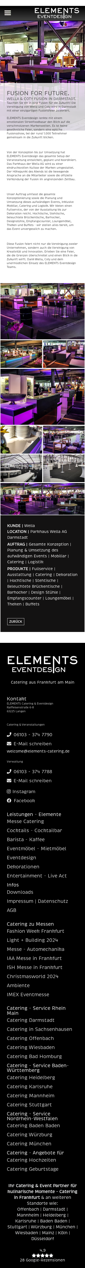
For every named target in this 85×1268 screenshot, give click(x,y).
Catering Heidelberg (31, 1077)
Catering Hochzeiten (31, 1160)
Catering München (29, 1144)
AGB (11, 910)
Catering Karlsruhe (30, 1086)
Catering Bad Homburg (34, 1056)
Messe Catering (25, 821)
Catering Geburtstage (32, 1169)
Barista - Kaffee (26, 839)
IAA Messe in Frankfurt (34, 958)
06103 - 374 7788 (33, 772)
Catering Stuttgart (29, 1105)
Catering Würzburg (29, 1135)
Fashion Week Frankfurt (35, 931)
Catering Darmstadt (31, 1020)
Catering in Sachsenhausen (39, 1029)
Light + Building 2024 (32, 940)
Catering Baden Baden (33, 1125)
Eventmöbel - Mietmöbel (36, 848)
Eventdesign (21, 858)
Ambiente (18, 985)
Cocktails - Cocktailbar (34, 830)
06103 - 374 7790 (33, 735)
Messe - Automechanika (35, 949)
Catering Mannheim (30, 1096)
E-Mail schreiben (33, 744)
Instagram (23, 792)
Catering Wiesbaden (31, 1047)
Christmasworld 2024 (32, 976)
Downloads (20, 892)
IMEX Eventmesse (28, 994)
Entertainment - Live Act (37, 876)
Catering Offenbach (30, 1038)
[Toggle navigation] (7, 13)
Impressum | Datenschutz (37, 901)
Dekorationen (23, 867)
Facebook (23, 801)
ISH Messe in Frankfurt (35, 967)
